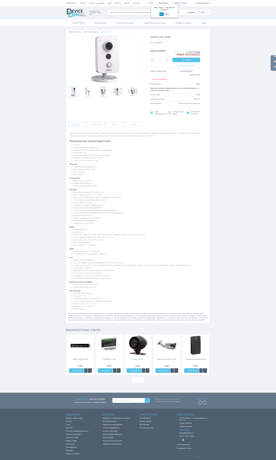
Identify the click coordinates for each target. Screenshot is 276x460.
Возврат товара (71, 441)
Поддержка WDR (119, 320)
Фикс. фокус (182, 313)
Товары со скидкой (72, 453)
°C (83, 318)
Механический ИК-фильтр (106, 315)
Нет (191, 313)
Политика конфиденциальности (77, 431)
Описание (77, 124)
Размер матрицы (99, 313)
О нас (68, 424)
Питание (196, 313)
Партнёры (69, 450)
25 (131, 313)
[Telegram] (180, 440)
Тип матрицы (88, 315)
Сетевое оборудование (111, 428)
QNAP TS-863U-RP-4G (80, 359)
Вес (132, 315)
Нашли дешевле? (186, 71)
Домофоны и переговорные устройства (117, 418)
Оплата (92, 3)
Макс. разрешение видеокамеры (144, 318)
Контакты (136, 3)
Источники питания (109, 421)
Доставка (100, 3)
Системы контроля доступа (125, 23)
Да (142, 313)
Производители (71, 447)
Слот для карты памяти (75, 320)
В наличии (89, 313)
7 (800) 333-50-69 (180, 3)
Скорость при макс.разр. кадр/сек (118, 313)
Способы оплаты (95, 124)
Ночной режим (144, 315)
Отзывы (127, 3)
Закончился (77, 370)
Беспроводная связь (194, 320)
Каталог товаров (79, 23)
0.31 (137, 315)
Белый (128, 315)
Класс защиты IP (168, 318)
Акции (109, 3)
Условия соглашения (73, 434)
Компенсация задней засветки (147, 320)
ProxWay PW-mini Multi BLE (195, 359)
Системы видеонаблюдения (113, 434)
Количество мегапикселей (182, 315)
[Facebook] (200, 403)
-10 (86, 318)
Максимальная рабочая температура (99, 318)
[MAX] (184, 439)
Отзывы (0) (133, 124)
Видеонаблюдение (101, 23)
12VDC (201, 313)
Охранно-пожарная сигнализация (155, 23)
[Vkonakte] (204, 403)
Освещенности (183, 320)
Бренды (203, 23)
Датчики (167, 320)
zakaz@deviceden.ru (202, 3)
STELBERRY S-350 (109, 359)
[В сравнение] (90, 370)
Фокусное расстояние (159, 315)
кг (134, 315)
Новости (118, 3)
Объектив (175, 313)
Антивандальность (74, 315)
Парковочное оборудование (113, 424)
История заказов (145, 421)
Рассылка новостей (146, 428)
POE (188, 313)
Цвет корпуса (121, 315)
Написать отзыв (194, 75)
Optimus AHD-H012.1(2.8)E (166, 359)
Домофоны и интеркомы (183, 23)
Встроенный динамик (106, 320)
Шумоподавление (130, 320)
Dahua (74, 313)
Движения (174, 320)
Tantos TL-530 (138, 359)
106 (190, 318)
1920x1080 (159, 318)
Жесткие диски (108, 437)
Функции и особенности (199, 318)
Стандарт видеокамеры (124, 318)
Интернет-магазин (75, 32)
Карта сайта (70, 444)
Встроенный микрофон (91, 320)
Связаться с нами (72, 437)
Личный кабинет (145, 418)
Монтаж (83, 3)
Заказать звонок (184, 430)
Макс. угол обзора (182, 318)
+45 (115, 318)
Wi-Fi (203, 320)
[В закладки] (86, 370)
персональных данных (172, 401)
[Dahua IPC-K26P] (73, 91)
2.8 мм (171, 315)
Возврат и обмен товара (74, 418)
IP (132, 318)
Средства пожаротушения (112, 444)
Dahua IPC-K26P (81, 313)
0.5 (170, 313)
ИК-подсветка (136, 313)
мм (167, 315)
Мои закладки (144, 424)
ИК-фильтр (160, 320)
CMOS (95, 315)
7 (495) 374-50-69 (185, 423)
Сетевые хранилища (110, 431)
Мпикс (193, 315)
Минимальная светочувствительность (156, 313)
